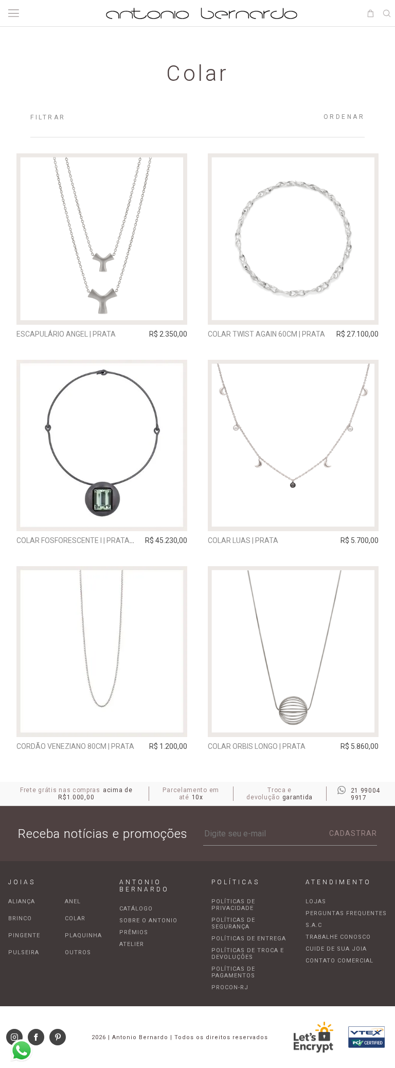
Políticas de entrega (248, 938)
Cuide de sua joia (336, 949)
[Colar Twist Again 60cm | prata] (293, 239)
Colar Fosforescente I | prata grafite (87, 540)
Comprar (101, 310)
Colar (75, 918)
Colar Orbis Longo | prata (257, 746)
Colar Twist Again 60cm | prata (266, 334)
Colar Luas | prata (243, 540)
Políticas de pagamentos (233, 972)
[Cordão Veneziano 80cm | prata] (102, 652)
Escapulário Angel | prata (66, 334)
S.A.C (314, 925)
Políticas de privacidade (233, 905)
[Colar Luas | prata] (293, 445)
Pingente (24, 935)
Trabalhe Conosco (338, 937)
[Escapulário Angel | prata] (102, 239)
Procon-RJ (229, 987)
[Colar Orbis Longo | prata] (293, 652)
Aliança (21, 901)
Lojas (316, 901)
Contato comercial (339, 960)
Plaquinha (83, 935)
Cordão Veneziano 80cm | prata (75, 746)
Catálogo (136, 908)
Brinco (20, 918)
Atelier (131, 944)
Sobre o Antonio (148, 920)
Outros (78, 952)
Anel (73, 901)
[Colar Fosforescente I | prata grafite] (102, 445)
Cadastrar (353, 833)
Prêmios (133, 932)
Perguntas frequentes (346, 913)
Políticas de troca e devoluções (247, 953)
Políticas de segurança (233, 923)
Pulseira (23, 952)
